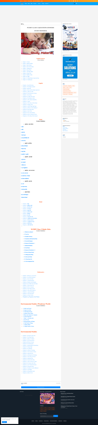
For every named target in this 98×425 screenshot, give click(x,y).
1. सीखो (22, 126)
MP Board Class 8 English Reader (68, 92)
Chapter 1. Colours (26, 61)
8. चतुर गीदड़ (23, 151)
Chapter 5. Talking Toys (27, 68)
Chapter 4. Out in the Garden (28, 66)
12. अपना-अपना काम (24, 173)
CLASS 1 (42, 407)
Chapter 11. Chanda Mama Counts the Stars (31, 78)
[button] (74, 3)
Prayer (43, 3)
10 (28, 323)
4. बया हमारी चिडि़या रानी (25, 137)
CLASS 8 (53, 409)
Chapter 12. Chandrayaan (27, 79)
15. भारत (22, 183)
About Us (46, 3)
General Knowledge (66, 89)
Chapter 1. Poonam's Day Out (29, 335)
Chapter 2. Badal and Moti (28, 63)
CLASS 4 (53, 407)
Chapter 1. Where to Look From (29, 275)
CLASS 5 (42, 409)
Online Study (65, 127)
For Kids (34, 3)
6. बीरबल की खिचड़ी (24, 145)
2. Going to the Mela (27, 310)
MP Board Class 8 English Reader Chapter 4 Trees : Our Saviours (69, 407)
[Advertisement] (49, 13)
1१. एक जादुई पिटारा (24, 167)
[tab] (25, 3)
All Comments (66, 121)
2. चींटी (22, 129)
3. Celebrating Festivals (27, 311)
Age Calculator (65, 130)
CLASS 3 (49, 407)
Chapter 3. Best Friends (27, 65)
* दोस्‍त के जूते (23, 135)
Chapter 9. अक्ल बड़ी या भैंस (28, 216)
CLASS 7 (49, 409)
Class (39, 3)
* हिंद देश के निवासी (24, 197)
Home (26, 3)
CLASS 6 (45, 409)
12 (28, 326)
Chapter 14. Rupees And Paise (31, 297)
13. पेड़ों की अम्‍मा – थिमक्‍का (25, 175)
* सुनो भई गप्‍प (23, 159)
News (29, 3)
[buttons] (69, 1)
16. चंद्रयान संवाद (24, 186)
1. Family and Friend (27, 308)
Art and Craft (65, 85)
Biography (69, 85)
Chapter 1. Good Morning (28, 85)
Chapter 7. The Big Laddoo (28, 71)
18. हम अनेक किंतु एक (24, 194)
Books (64, 87)
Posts (65, 120)
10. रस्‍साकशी (23, 162)
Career (67, 87)
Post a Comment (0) (40, 387)
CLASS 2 (45, 407)
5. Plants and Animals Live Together (30, 315)
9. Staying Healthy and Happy (29, 321)
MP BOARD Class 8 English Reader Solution (68, 396)
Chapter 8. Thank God (27, 73)
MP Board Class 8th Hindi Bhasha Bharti (67, 402)
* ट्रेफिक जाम (23, 165)
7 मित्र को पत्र (23, 148)
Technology (70, 94)
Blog (31, 3)
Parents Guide (65, 94)
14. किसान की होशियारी (25, 178)
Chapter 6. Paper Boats (27, 69)
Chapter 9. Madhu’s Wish (27, 74)
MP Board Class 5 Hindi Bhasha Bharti (67, 393)
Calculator (64, 129)
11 (26, 324)
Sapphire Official (65, 128)
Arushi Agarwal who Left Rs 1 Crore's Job (67, 399)
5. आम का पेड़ (23, 140)
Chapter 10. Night (26, 76)
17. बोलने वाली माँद (24, 189)
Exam (70, 87)
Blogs (73, 85)
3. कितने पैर (23, 132)
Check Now (8, 419)
